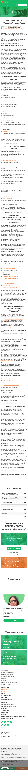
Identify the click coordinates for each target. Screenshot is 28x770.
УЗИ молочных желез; (8, 281)
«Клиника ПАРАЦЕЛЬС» (14, 566)
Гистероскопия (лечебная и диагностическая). (14, 328)
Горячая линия (5, 712)
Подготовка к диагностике (7, 704)
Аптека (3, 691)
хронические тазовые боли (9, 160)
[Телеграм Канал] (5, 725)
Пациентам (4, 702)
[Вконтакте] (2, 722)
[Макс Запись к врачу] (8, 722)
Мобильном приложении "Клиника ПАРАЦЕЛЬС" (14, 28)
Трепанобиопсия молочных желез (11, 385)
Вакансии (3, 680)
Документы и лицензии (7, 674)
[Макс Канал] (11, 722)
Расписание (4, 708)
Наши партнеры (5, 687)
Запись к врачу (5, 710)
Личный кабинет (14, 561)
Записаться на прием (14, 548)
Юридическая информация (8, 676)
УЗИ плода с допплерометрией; (10, 278)
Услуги (12, 9)
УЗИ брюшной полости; (8, 263)
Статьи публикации (6, 695)
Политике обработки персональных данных (9, 762)
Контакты (3, 714)
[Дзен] (8, 725)
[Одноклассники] (5, 722)
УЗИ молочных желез (8, 380)
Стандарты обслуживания (7, 672)
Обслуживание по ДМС (7, 699)
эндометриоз (6, 131)
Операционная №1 (5, 689)
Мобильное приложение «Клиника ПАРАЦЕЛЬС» (13, 716)
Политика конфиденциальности (9, 682)
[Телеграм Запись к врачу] (2, 725)
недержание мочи (7, 198)
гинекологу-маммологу (7, 360)
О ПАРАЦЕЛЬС (4, 670)
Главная (6, 9)
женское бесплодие (7, 120)
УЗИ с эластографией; (8, 283)
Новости (3, 693)
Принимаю (5, 768)
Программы (4, 697)
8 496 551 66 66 (14, 540)
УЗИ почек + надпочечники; (9, 268)
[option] (14, 603)
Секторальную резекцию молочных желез (13, 395)
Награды (3, 678)
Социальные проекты (6, 684)
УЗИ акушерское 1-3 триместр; (10, 276)
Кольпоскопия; (6, 285)
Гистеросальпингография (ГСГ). (10, 287)
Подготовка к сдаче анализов (8, 706)
